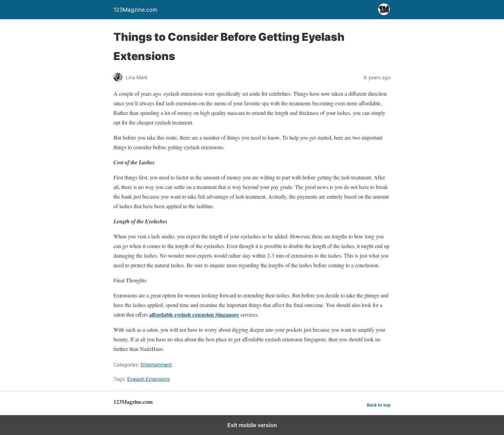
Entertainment (156, 364)
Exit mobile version (252, 425)
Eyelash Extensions (148, 379)
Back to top (379, 405)
